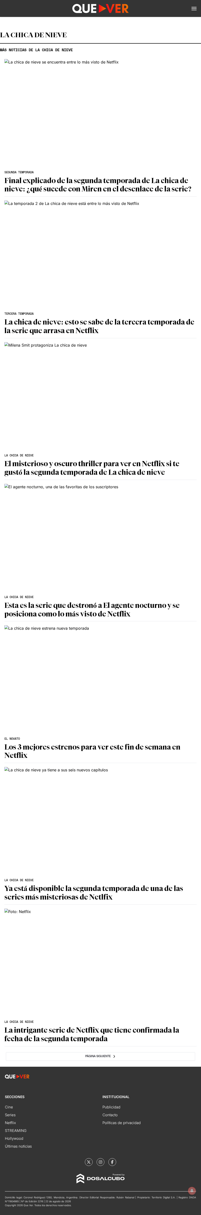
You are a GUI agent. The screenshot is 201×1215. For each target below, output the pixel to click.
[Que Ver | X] (88, 1162)
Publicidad (111, 1107)
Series (10, 1115)
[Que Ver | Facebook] (112, 1162)
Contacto (110, 1115)
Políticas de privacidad (121, 1122)
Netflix (10, 1122)
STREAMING (15, 1130)
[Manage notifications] (192, 1191)
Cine (9, 1107)
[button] (194, 8)
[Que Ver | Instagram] (100, 1162)
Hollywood (14, 1138)
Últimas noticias (18, 1146)
